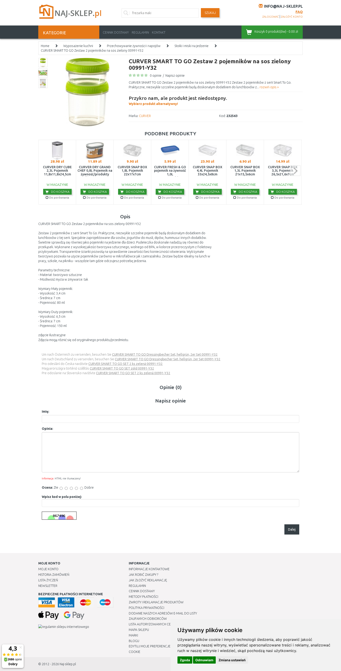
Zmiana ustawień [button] (232, 660)
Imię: (45, 411)
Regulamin (140, 32)
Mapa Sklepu (139, 630)
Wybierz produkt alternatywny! (178, 100)
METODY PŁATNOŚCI (143, 596)
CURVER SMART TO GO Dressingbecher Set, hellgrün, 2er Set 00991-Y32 (165, 354)
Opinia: (47, 428)
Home (45, 46)
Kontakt (158, 32)
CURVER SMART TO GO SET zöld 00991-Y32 (122, 368)
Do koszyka (59, 191)
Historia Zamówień (53, 574)
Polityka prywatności (146, 608)
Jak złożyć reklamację (148, 580)
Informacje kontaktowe (149, 569)
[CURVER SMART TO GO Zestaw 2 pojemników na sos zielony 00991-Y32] (87, 92)
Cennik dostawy (116, 32)
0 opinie (155, 75)
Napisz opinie (175, 75)
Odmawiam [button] (204, 660)
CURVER (145, 116)
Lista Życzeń (48, 580)
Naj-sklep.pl (68, 664)
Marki (133, 635)
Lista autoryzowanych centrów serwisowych (167, 624)
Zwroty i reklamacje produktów (156, 602)
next (295, 170)
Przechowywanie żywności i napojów (134, 46)
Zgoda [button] (185, 660)
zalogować (270, 16)
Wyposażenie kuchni (78, 46)
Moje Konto (48, 569)
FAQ (299, 12)
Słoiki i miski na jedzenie (191, 46)
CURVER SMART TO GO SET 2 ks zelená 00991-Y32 (125, 364)
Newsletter (47, 586)
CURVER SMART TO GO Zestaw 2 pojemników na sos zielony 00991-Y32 (92, 50)
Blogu (134, 641)
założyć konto (292, 16)
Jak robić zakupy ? (143, 574)
